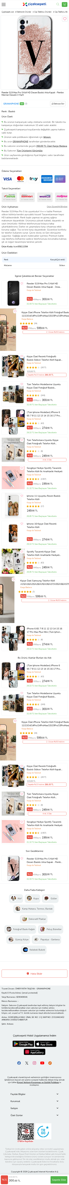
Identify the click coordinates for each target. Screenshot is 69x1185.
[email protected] (29, 993)
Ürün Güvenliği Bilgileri (57, 206)
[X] (27, 1062)
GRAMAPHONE (11, 103)
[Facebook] (19, 1062)
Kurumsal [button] (15, 1101)
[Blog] (50, 1062)
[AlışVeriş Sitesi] (64, 4)
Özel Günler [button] (17, 1115)
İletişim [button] (14, 1108)
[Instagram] (34, 1062)
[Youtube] (42, 1062)
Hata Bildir (36, 974)
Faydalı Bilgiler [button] (18, 1094)
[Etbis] (26, 1132)
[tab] (34, 1094)
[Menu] (3, 4)
